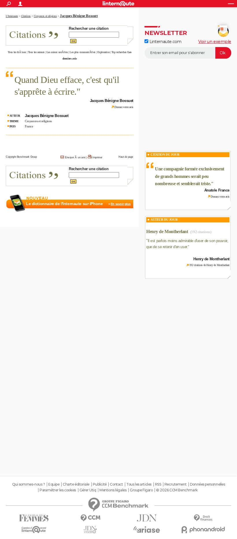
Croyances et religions (38, 121)
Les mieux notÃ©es (57, 52)
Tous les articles (138, 484)
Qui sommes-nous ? (28, 484)
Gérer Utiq (87, 490)
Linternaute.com (164, 41)
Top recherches (119, 52)
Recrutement (175, 484)
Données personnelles (207, 484)
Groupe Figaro (141, 490)
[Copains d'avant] (34, 529)
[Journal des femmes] (34, 518)
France (29, 126)
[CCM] (90, 518)
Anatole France (216, 190)
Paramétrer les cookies (58, 490)
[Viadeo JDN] (90, 529)
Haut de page (125, 156)
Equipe (53, 484)
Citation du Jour (165, 154)
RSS (158, 484)
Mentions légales (112, 490)
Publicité (100, 484)
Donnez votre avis (123, 107)
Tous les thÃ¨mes (17, 52)
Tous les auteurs (36, 52)
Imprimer (97, 157)
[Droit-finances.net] (203, 518)
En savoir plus (121, 204)
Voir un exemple (214, 41)
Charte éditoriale (76, 484)
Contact (116, 484)
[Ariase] (146, 529)
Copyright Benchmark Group (21, 156)
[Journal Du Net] (146, 518)
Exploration (103, 52)
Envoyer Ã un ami (75, 157)
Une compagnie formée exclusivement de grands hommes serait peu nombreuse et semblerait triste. (189, 176)
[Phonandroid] (203, 529)
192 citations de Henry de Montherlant (209, 265)
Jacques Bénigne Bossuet (78, 16)
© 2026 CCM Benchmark (177, 490)
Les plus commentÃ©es (82, 52)
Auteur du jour (164, 219)
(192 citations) (200, 232)
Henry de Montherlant (167, 231)
